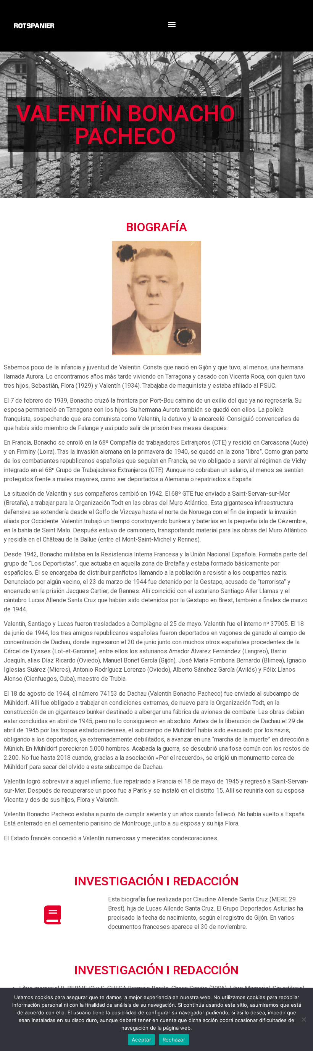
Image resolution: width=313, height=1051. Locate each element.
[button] (171, 24)
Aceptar (141, 1039)
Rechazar (174, 1039)
